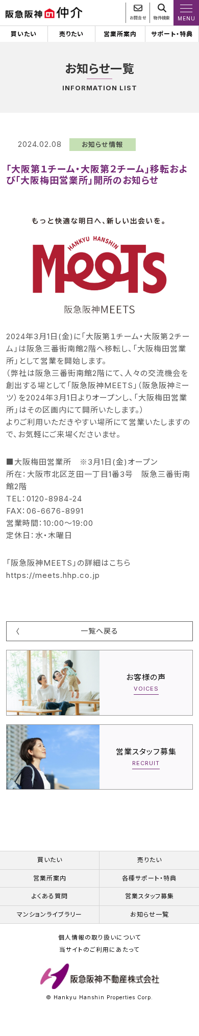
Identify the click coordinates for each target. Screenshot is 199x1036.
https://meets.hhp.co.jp (53, 575)
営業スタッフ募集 (149, 896)
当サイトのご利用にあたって (99, 949)
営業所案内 (120, 34)
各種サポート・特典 (149, 878)
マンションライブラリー (49, 914)
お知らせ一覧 (149, 914)
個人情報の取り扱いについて (99, 937)
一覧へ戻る (99, 630)
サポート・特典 (172, 34)
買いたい (24, 34)
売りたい (71, 34)
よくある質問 (50, 896)
